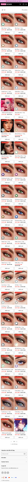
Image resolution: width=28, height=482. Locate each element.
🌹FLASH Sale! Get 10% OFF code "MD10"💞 (14, 1)
